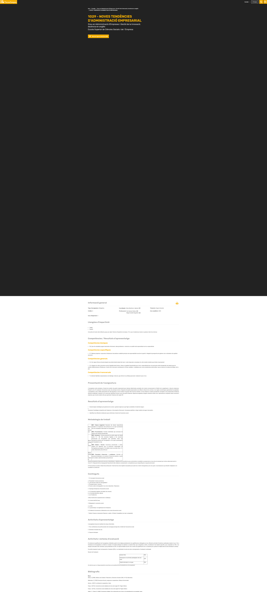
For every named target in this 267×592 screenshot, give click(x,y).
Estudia (93, 8)
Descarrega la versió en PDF (100, 36)
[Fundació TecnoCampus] (8, 2)
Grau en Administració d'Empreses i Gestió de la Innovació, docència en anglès (117, 8)
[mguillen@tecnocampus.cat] (139, 313)
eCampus (254, 2)
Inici (89, 8)
